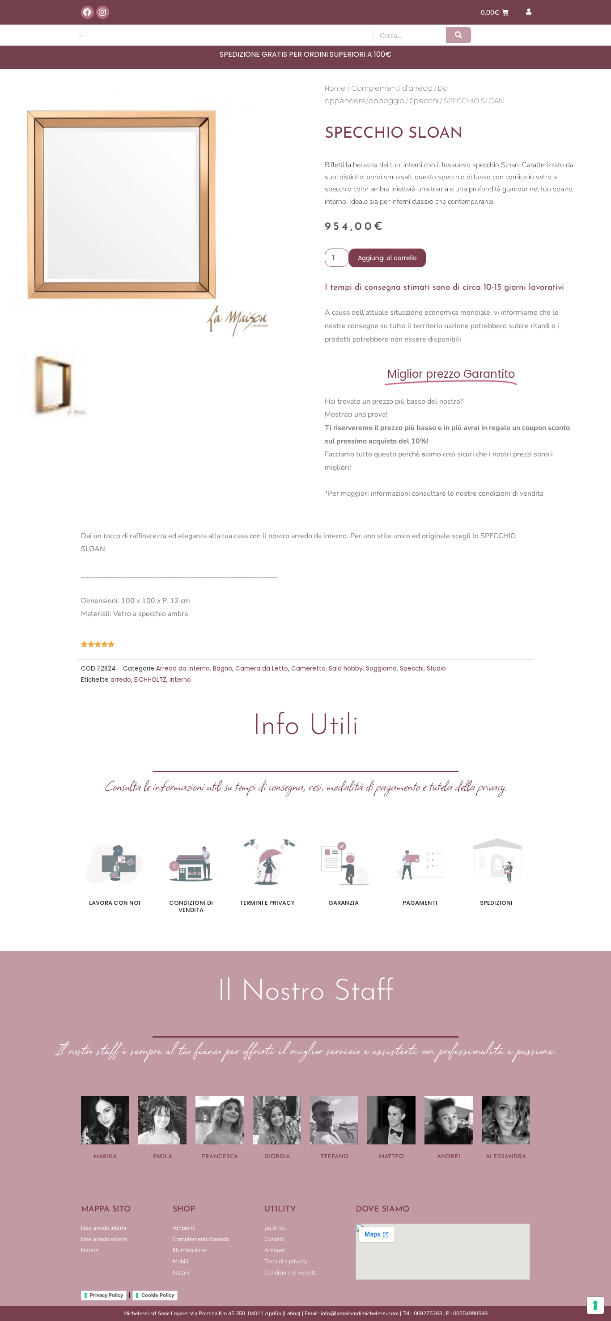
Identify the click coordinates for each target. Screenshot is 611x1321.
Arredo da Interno (183, 668)
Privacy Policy (106, 1295)
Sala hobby (346, 668)
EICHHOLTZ (150, 679)
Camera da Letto (261, 668)
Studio (436, 668)
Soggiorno (381, 668)
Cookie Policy (157, 1295)
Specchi (424, 101)
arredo (120, 679)
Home (335, 88)
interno (180, 679)
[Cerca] (458, 35)
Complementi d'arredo (392, 88)
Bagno (222, 668)
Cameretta (308, 668)
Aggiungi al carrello (387, 257)
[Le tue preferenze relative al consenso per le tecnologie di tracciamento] (595, 1305)
